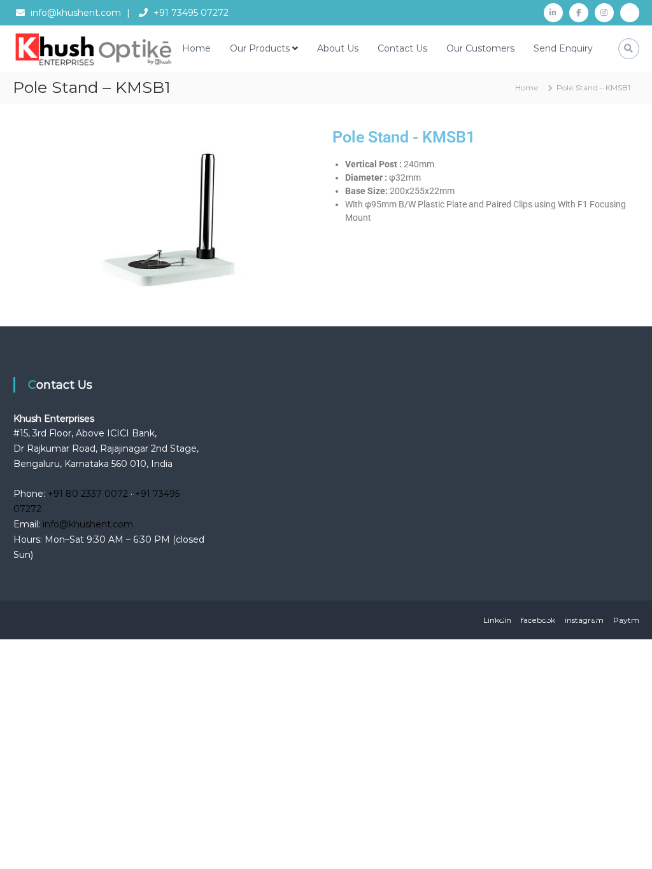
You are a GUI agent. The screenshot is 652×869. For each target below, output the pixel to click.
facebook (538, 620)
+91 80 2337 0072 (88, 493)
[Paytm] (629, 12)
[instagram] (604, 12)
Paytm (626, 620)
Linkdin (497, 620)
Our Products (260, 48)
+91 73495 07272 (191, 12)
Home (196, 48)
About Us (337, 48)
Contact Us (402, 48)
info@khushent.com (76, 12)
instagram (584, 620)
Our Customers (480, 48)
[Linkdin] (553, 12)
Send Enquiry (563, 48)
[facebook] (578, 12)
